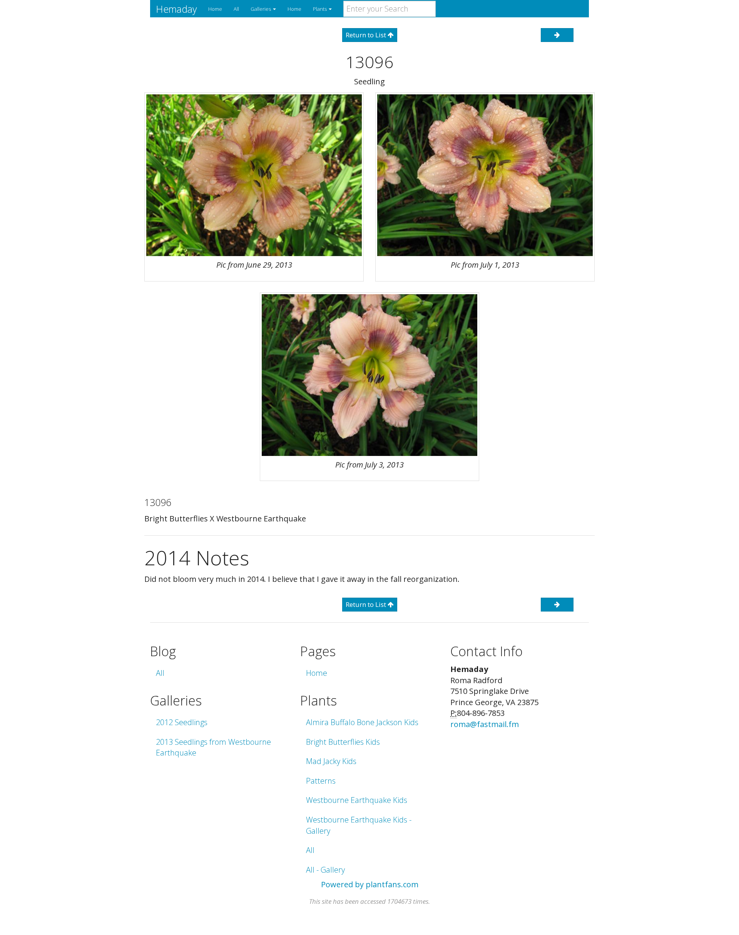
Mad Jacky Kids (331, 761)
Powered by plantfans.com (369, 884)
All (236, 8)
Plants (320, 8)
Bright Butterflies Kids (343, 742)
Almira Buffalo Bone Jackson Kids (362, 722)
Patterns (321, 781)
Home (215, 8)
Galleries (261, 8)
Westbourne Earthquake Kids (356, 800)
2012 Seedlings (181, 722)
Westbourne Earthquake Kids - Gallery (358, 825)
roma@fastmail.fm (484, 724)
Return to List (367, 34)
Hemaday (176, 8)
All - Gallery (325, 870)
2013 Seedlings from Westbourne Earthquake (213, 747)
